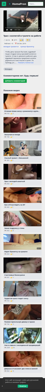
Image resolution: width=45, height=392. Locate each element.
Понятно (22, 386)
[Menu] (4, 4)
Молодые (8, 69)
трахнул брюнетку (27, 47)
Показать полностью (26, 63)
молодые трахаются (11, 47)
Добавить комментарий (15, 81)
